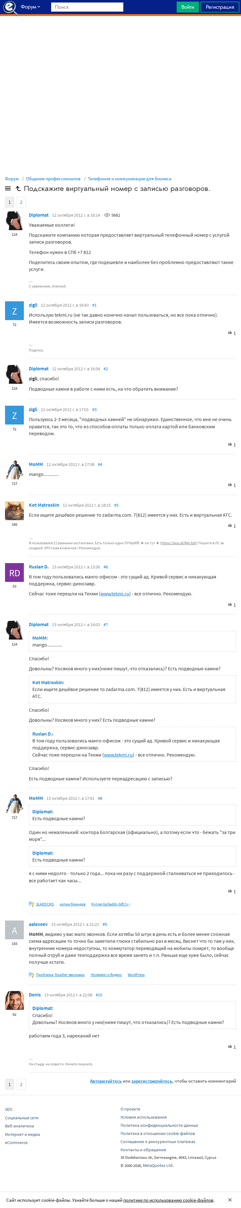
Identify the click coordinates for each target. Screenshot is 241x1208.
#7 (106, 624)
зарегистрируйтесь (151, 1081)
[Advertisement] (120, 31)
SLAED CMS (45, 904)
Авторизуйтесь (106, 1081)
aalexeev (38, 924)
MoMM (36, 464)
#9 (105, 924)
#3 (94, 409)
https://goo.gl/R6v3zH (178, 543)
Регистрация (220, 7)
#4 (100, 464)
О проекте (130, 1109)
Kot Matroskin (44, 505)
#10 (99, 995)
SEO (8, 1109)
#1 (94, 305)
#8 (100, 798)
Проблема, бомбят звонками (60, 974)
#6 (106, 567)
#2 (106, 369)
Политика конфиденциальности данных (159, 1125)
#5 (116, 505)
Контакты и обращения (143, 1150)
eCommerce (16, 1142)
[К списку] (18, 189)
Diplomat (39, 215)
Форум (12, 179)
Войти (187, 7)
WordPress (136, 974)
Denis (35, 994)
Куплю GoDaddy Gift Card (111, 904)
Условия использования (143, 1117)
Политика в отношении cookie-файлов (157, 1133)
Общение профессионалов (53, 179)
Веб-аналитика (19, 1126)
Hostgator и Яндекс (106, 974)
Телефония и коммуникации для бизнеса (129, 179)
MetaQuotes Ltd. (158, 1165)
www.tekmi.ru (114, 593)
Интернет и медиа (22, 1134)
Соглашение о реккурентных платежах (157, 1141)
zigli (33, 305)
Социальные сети (22, 1118)
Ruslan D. (39, 566)
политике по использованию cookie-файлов (168, 1200)
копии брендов (72, 904)
